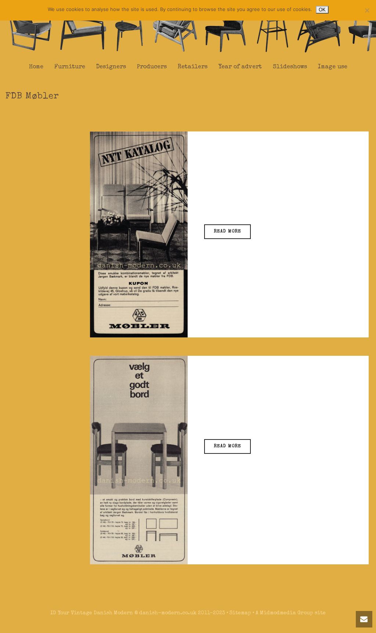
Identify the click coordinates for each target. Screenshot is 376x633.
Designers (111, 67)
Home (36, 67)
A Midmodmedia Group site (291, 613)
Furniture (69, 67)
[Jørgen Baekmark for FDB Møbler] (139, 460)
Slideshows (290, 67)
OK (322, 9)
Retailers (192, 67)
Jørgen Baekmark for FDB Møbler (270, 380)
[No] (366, 10)
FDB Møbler (251, 202)
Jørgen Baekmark (253, 192)
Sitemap (240, 613)
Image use (332, 67)
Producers (152, 67)
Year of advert (240, 67)
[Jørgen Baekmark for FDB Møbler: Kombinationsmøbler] (139, 234)
